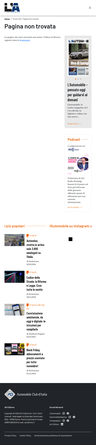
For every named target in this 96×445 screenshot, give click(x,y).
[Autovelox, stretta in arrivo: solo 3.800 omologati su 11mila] (14, 240)
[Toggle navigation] (90, 7)
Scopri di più (73, 123)
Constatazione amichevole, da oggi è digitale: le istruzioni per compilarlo (36, 321)
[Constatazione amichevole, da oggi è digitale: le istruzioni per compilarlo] (14, 310)
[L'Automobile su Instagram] (63, 413)
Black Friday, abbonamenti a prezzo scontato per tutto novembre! (35, 358)
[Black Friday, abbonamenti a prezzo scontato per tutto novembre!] (14, 349)
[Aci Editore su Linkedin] (62, 424)
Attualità (33, 235)
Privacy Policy (10, 435)
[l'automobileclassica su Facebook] (74, 417)
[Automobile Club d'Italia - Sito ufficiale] (25, 397)
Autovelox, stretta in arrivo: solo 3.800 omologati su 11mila (35, 249)
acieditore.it (29, 422)
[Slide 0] (75, 79)
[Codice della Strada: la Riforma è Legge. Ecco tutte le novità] (14, 277)
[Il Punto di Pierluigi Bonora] (78, 164)
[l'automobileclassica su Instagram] (70, 417)
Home (7, 19)
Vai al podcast (74, 207)
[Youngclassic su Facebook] (68, 421)
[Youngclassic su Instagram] (63, 421)
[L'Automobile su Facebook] (68, 413)
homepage (25, 40)
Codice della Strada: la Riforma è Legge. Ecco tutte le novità (36, 283)
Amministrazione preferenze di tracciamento (53, 435)
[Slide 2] (80, 79)
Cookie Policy (25, 435)
